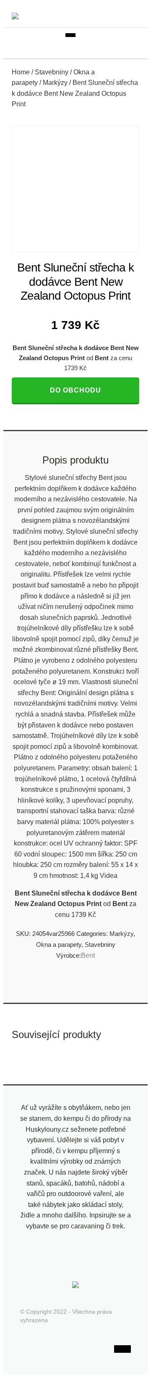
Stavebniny (51, 72)
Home (21, 72)
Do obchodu (75, 390)
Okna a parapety (58, 944)
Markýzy (55, 82)
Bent (88, 955)
